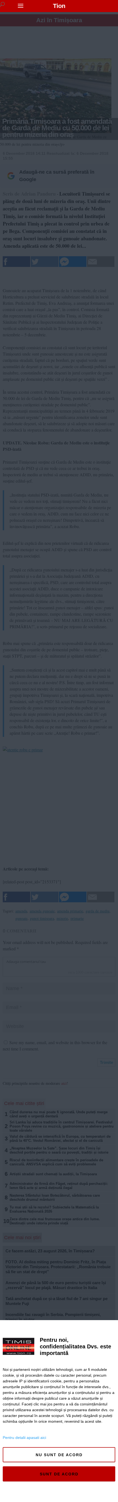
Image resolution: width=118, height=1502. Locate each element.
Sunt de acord (59, 1474)
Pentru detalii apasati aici (24, 1437)
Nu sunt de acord (59, 1455)
